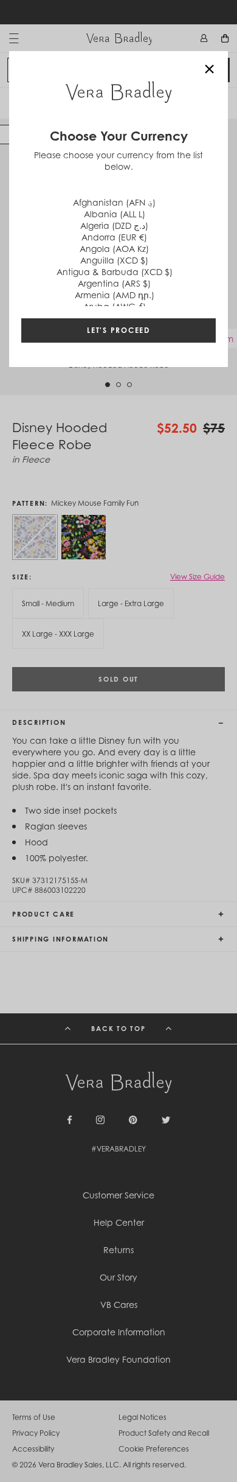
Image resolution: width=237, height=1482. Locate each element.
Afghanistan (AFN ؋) (114, 202)
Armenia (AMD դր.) (114, 295)
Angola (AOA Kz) (114, 248)
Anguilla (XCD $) (114, 260)
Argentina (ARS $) (114, 283)
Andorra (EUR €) (114, 237)
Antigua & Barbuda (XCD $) (115, 272)
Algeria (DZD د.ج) (114, 225)
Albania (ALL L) (114, 214)
